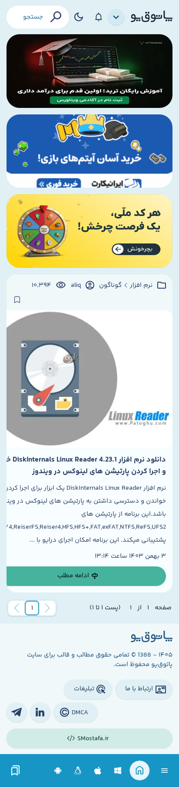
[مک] (98, 771)
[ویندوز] (117, 770)
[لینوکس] (78, 771)
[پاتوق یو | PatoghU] (151, 17)
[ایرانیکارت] (89, 151)
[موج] (89, 71)
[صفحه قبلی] (47, 608)
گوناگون (110, 285)
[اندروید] (58, 770)
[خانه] (139, 771)
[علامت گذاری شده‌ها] (16, 771)
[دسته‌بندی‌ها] (116, 17)
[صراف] (89, 231)
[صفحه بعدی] (16, 608)
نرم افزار (141, 285)
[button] (32, 608)
